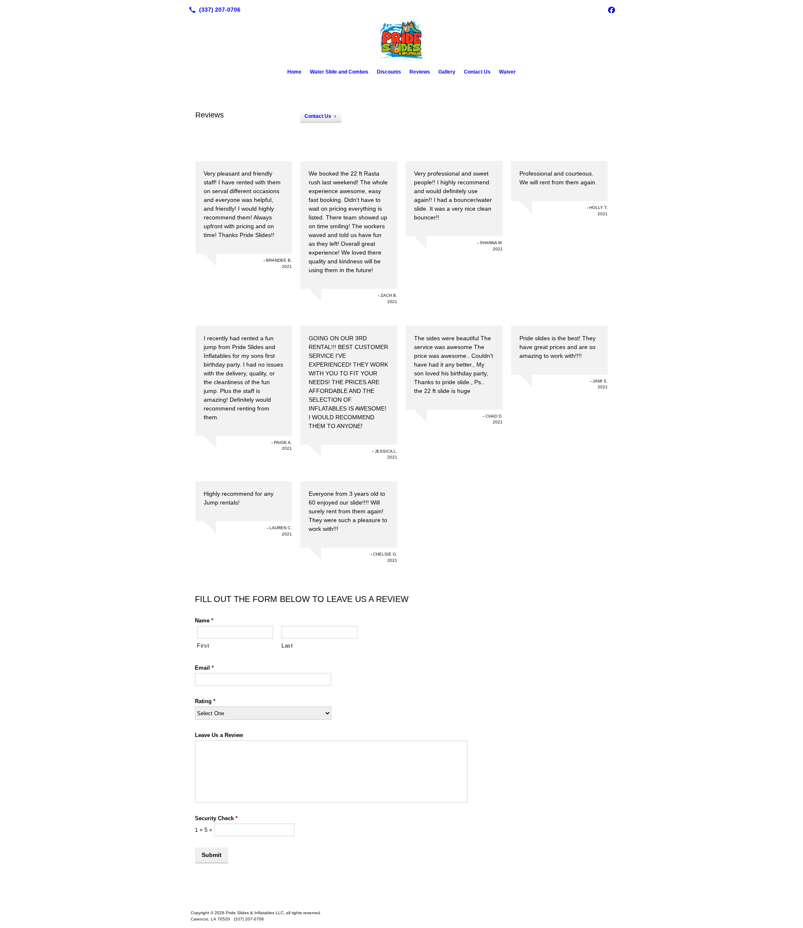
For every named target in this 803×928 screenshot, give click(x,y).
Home (294, 72)
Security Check (216, 818)
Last (287, 645)
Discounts (389, 72)
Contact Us (477, 72)
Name (204, 620)
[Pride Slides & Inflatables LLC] (401, 899)
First (203, 645)
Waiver (507, 72)
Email (204, 668)
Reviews (419, 72)
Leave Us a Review (219, 735)
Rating (205, 701)
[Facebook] (611, 9)
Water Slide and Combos (339, 72)
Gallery (446, 72)
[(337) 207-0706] (213, 9)
